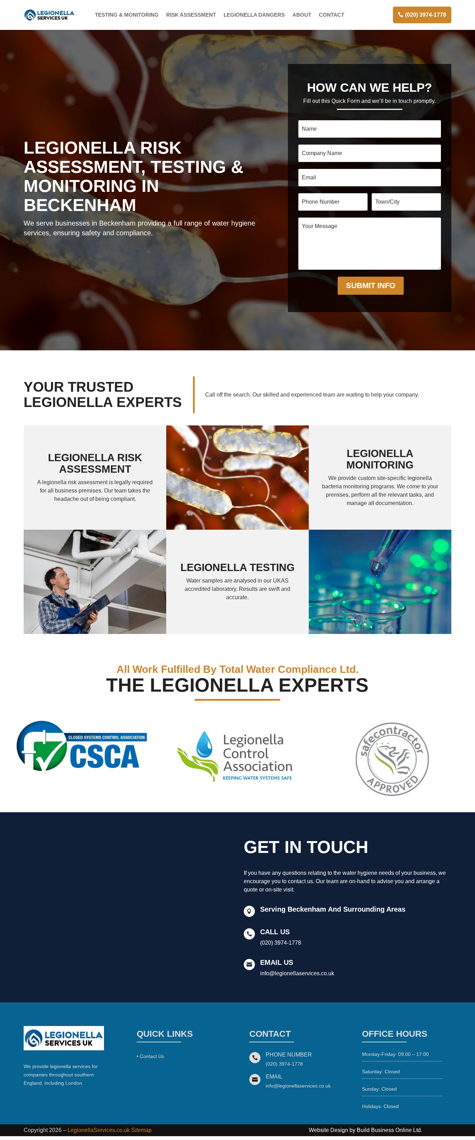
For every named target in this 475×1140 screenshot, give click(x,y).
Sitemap (141, 1130)
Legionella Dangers (254, 15)
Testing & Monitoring (127, 15)
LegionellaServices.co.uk (98, 1130)
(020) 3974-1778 (425, 15)
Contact (331, 15)
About (301, 15)
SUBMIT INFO (370, 285)
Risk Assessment (191, 15)
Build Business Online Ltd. (389, 1130)
